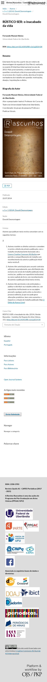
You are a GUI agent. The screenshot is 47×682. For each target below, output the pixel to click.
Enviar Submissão (13, 414)
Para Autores (9, 364)
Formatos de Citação (12, 325)
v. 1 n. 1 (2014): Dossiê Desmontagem (17, 11)
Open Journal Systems (13, 379)
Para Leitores (9, 360)
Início (5, 9)
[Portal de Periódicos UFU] (15, 543)
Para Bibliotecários (11, 368)
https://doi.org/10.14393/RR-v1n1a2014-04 (24, 47)
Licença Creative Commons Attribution (22, 254)
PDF (8, 186)
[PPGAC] (31, 531)
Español (7, 341)
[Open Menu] (2, 2)
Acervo (12, 9)
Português (8, 345)
